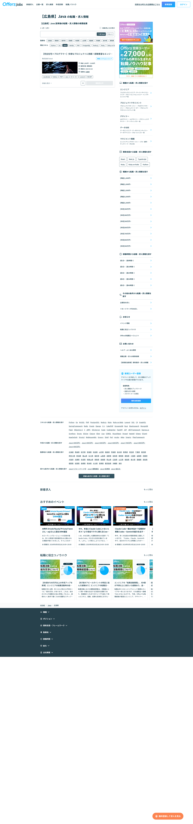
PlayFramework (139, 437)
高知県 (145, 459)
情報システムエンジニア (104, 59)
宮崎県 (101, 463)
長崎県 (83, 463)
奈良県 (83, 459)
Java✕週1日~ (116, 469)
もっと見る (148, 489)
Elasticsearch (134, 426)
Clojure (92, 433)
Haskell (131, 433)
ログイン (183, 4)
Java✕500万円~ (100, 443)
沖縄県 (115, 463)
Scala (103, 430)
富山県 (84, 456)
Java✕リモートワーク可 (77, 469)
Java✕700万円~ (126, 443)
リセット (110, 34)
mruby (116, 437)
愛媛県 (139, 459)
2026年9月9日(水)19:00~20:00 (60, 544)
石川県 (90, 456)
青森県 (57, 40)
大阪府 (71, 459)
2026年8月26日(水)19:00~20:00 (97, 544)
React (123, 159)
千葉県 (137, 452)
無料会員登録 (136, 401)
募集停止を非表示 (108, 28)
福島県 (91, 40)
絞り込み (102, 34)
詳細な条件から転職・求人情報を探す (96, 476)
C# (71, 77)
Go (60, 45)
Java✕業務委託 (93, 469)
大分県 (95, 463)
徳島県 (127, 459)
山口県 (121, 459)
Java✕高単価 (105, 469)
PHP (78, 45)
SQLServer (96, 430)
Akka (122, 437)
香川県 (133, 459)
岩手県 (64, 40)
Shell (107, 437)
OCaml (144, 433)
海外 (120, 463)
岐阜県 (115, 456)
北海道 (50, 40)
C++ (76, 77)
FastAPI (120, 430)
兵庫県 (77, 459)
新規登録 (168, 4)
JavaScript (46, 77)
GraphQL (142, 422)
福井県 (96, 456)
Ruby (103, 45)
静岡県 (121, 456)
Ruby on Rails (112, 45)
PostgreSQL (86, 45)
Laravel (82, 77)
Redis (86, 426)
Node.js (95, 45)
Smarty (128, 437)
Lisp (103, 433)
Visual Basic (116, 433)
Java (65, 45)
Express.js (145, 430)
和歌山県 (90, 459)
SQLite (85, 433)
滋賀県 (139, 456)
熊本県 (89, 463)
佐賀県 (77, 463)
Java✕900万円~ (74, 447)
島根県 (103, 459)
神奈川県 (72, 456)
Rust (126, 426)
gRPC (88, 430)
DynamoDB (119, 426)
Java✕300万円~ (74, 443)
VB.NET (89, 77)
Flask (71, 430)
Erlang (138, 433)
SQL (133, 422)
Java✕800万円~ (139, 443)
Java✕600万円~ (113, 443)
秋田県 (77, 40)
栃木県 (105, 40)
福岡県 (71, 463)
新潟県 (78, 456)
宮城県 (70, 40)
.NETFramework (134, 430)
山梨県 (103, 456)
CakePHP (109, 426)
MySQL (71, 45)
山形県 (84, 40)
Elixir (98, 433)
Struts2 (82, 437)
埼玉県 (131, 452)
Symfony (72, 433)
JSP (125, 430)
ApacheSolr (73, 437)
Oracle (91, 426)
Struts (79, 433)
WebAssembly (91, 437)
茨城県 (98, 40)
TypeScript (142, 159)
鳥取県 (96, 459)
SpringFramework (76, 426)
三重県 (133, 456)
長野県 (109, 456)
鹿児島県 (108, 463)
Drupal (125, 433)
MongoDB (144, 426)
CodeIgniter (111, 430)
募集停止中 (99, 83)
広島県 (88, 72)
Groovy (100, 437)
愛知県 (127, 456)
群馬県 (112, 40)
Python (53, 45)
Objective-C (78, 430)
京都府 (145, 456)
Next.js (131, 159)
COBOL (108, 433)
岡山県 (109, 459)
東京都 (143, 452)
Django (98, 426)
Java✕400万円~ (87, 443)
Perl (111, 437)
